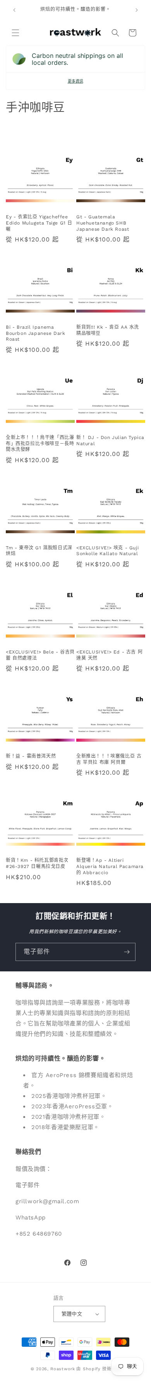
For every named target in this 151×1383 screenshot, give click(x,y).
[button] (15, 32)
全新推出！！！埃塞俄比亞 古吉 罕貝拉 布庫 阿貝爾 (108, 759)
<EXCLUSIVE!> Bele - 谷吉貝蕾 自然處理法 (40, 655)
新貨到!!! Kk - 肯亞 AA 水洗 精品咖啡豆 (107, 330)
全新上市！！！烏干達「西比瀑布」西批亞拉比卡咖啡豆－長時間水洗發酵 (40, 443)
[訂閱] (126, 952)
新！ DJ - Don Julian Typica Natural (110, 440)
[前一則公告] (14, 10)
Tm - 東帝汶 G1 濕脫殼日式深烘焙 (39, 551)
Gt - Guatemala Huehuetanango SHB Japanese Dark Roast (102, 222)
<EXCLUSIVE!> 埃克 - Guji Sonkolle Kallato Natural (107, 551)
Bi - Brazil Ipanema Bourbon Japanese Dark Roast (35, 333)
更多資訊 (75, 81)
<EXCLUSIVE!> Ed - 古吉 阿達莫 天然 (109, 655)
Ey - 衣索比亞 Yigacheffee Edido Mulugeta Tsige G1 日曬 (39, 222)
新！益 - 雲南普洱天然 (31, 756)
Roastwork (62, 1368)
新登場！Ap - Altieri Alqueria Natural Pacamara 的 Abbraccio (110, 866)
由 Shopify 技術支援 (98, 1368)
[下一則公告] (136, 10)
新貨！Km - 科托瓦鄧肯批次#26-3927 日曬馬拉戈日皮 (37, 863)
